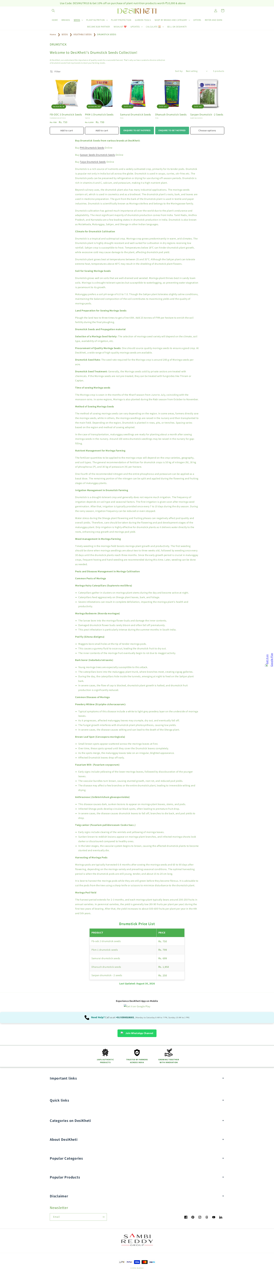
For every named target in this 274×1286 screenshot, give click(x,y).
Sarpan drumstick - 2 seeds (106, 975)
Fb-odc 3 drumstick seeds (106, 941)
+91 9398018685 (125, 1017)
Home (53, 34)
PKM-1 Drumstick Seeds (99, 114)
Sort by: (179, 71)
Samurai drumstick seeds (105, 958)
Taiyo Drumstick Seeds (93, 161)
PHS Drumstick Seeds (92, 147)
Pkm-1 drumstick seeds (104, 949)
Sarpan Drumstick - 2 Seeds (206, 114)
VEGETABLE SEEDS (82, 34)
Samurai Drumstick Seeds (135, 114)
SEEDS (65, 34)
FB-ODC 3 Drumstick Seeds (66, 114)
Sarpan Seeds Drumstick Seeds (97, 155)
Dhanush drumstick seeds (106, 967)
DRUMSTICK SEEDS (106, 34)
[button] (53, 10)
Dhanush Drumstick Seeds (171, 114)
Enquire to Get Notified (137, 130)
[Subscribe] (103, 1217)
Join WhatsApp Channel (139, 1033)
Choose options (207, 130)
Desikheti (140, 1268)
